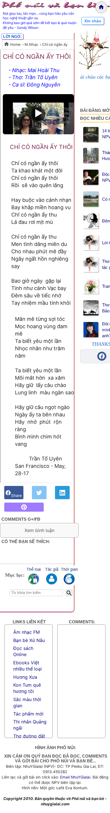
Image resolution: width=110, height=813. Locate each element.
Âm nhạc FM (26, 632)
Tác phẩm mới (28, 714)
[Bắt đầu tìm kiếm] (69, 592)
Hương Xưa (25, 677)
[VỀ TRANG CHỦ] (101, 7)
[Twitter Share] (39, 492)
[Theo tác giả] (51, 575)
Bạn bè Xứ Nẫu (29, 640)
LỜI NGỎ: (12, 36)
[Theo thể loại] (33, 575)
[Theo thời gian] (69, 575)
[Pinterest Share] (24, 507)
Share (16, 492)
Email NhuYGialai (75, 777)
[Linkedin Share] (62, 492)
